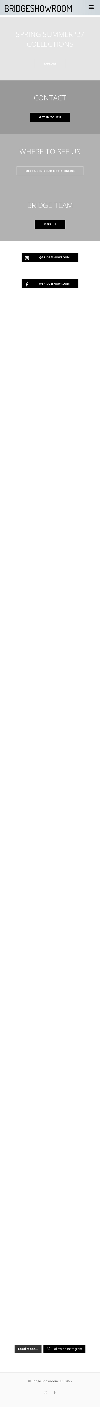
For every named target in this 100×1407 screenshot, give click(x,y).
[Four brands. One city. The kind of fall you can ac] (50, 1060)
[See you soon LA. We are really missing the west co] (50, 1163)
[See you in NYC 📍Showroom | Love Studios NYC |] (50, 1214)
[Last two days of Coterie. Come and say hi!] (50, 1111)
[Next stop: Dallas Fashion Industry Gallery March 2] (50, 855)
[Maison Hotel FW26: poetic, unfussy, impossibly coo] (50, 907)
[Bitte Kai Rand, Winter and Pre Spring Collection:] (50, 343)
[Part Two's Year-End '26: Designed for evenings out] (50, 599)
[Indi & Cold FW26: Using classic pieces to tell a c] (50, 753)
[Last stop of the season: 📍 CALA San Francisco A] (50, 394)
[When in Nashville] (50, 958)
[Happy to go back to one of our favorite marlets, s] (50, 1316)
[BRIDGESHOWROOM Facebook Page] (54, 1392)
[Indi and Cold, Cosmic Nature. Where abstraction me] (50, 702)
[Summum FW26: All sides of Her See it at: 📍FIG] (50, 804)
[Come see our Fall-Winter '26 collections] (50, 446)
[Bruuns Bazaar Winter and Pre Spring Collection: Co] (50, 497)
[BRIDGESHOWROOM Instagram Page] (45, 1392)
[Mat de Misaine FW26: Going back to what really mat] (50, 651)
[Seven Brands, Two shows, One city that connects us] (50, 1265)
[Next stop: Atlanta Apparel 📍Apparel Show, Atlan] (50, 548)
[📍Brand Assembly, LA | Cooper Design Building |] (50, 1009)
